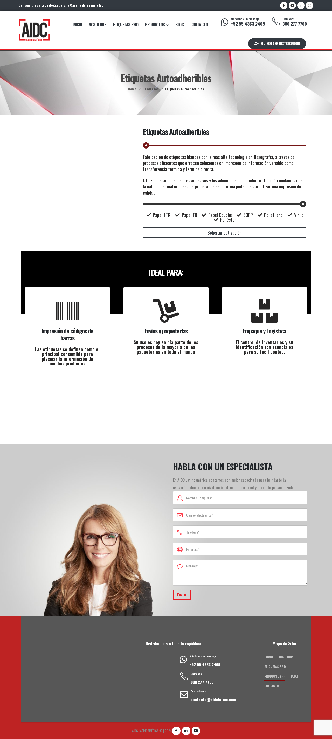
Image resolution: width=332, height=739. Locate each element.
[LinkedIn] (301, 5)
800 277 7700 (294, 23)
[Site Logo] (34, 30)
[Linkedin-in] (186, 731)
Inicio (77, 25)
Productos (155, 25)
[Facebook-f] (176, 731)
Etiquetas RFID (125, 25)
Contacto (199, 25)
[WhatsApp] (309, 5)
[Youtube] (292, 5)
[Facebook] (283, 5)
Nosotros (97, 25)
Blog (179, 25)
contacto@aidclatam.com (213, 699)
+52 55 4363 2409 (248, 23)
